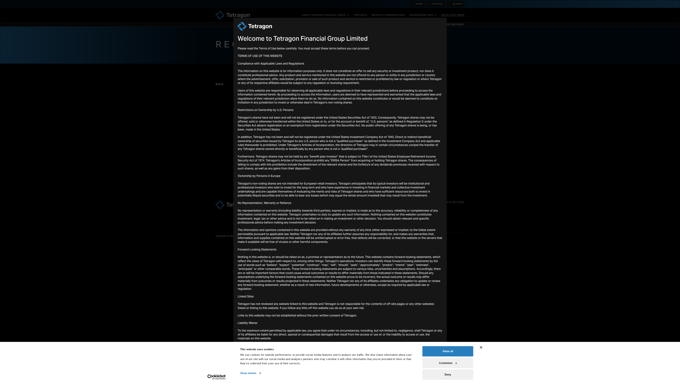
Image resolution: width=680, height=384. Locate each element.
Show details (248, 373)
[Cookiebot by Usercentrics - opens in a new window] (216, 377)
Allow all (447, 351)
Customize (445, 362)
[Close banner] (481, 347)
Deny (448, 374)
